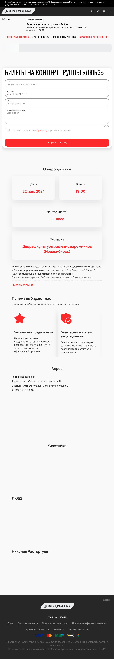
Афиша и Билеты (57, 617)
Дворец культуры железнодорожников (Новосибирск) (49, 27)
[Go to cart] (104, 11)
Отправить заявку (57, 142)
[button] (8, 94)
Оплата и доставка (28, 623)
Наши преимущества (64, 36)
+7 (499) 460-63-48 (23, 390)
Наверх (106, 599)
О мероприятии (40, 36)
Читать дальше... (23, 285)
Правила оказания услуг (55, 623)
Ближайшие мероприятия (93, 36)
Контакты (59, 629)
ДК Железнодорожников (18, 11)
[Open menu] (109, 11)
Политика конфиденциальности (89, 623)
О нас (11, 623)
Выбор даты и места (17, 36)
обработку (41, 130)
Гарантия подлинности (37, 629)
